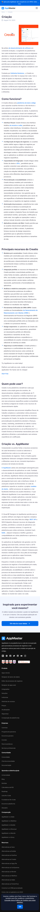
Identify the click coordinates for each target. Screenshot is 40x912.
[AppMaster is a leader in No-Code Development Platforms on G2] (3, 662)
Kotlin (3, 533)
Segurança (5, 714)
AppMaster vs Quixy (8, 837)
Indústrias (5, 697)
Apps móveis (6, 673)
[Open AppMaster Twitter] (14, 656)
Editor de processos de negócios (12, 681)
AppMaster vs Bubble (8, 825)
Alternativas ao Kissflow (9, 855)
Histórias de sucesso (8, 701)
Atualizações (6, 709)
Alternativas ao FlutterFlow (10, 884)
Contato (4, 740)
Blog (3, 779)
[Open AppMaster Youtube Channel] (21, 656)
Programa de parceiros (9, 732)
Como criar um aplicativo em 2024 (12, 892)
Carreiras (4, 727)
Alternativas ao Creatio (9, 859)
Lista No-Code (6, 795)
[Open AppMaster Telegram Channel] (7, 656)
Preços (4, 705)
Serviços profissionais (8, 748)
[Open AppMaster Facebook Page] (10, 656)
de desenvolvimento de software (20, 48)
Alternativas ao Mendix (9, 871)
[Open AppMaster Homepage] (20, 638)
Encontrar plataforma (8, 804)
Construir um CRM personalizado (12, 888)
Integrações (5, 689)
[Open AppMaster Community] (3, 656)
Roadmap (4, 791)
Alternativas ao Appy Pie (9, 863)
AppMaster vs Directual (9, 829)
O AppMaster (6, 468)
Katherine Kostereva (17, 73)
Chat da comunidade (8, 761)
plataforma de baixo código (26, 103)
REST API (33, 519)
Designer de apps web (9, 685)
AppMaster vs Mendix (8, 833)
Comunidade (6, 757)
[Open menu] (36, 8)
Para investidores (7, 744)
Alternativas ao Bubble (9, 851)
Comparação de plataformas (10, 718)
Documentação (6, 765)
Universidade (6, 775)
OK (20, 907)
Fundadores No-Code (9, 799)
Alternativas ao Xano (8, 847)
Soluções (4, 693)
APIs (18, 163)
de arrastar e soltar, (16, 125)
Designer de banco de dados (11, 677)
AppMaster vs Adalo (8, 817)
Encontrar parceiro (7, 736)
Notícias (4, 783)
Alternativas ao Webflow (9, 876)
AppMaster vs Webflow (9, 821)
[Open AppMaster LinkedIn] (18, 656)
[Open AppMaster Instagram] (25, 656)
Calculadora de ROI (8, 787)
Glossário (5, 808)
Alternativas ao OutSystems (10, 867)
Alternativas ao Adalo (8, 880)
